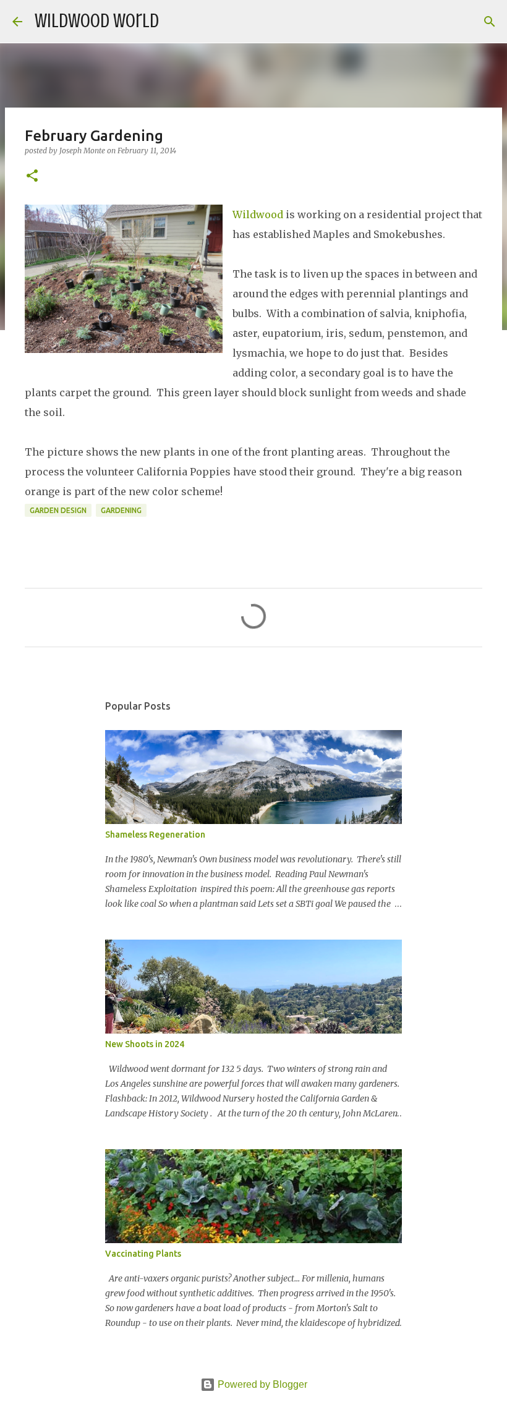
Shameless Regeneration (155, 834)
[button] (32, 176)
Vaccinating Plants (143, 1254)
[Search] (176, 21)
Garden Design (58, 510)
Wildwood (257, 214)
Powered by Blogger (261, 1384)
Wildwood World (97, 21)
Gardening (121, 510)
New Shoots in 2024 (144, 1044)
